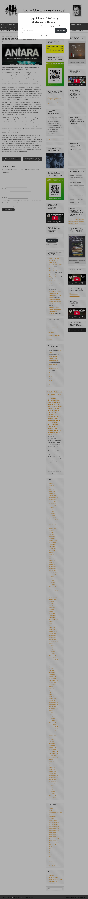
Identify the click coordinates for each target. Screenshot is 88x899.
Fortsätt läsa (44, 35)
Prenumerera (61, 30)
